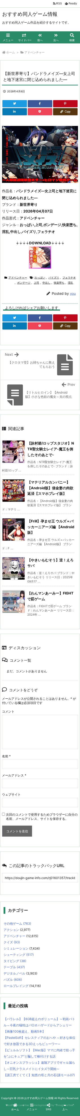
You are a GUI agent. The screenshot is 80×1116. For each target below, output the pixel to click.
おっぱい (39, 277)
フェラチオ (69, 277)
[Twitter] (14, 103)
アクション (11, 930)
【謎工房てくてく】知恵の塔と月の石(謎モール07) (39, 1075)
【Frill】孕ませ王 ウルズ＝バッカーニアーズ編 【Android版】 (50, 527)
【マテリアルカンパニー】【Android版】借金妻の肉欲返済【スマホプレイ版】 (50, 488)
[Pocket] (40, 111)
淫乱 (70, 282)
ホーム (10, 52)
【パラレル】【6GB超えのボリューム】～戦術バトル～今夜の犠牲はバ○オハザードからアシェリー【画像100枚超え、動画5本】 (39, 1025)
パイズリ (53, 277)
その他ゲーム (17, 923)
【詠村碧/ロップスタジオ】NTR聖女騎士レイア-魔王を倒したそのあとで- (50, 449)
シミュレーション (16, 948)
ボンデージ (23, 282)
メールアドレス (14, 775)
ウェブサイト (11, 794)
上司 (36, 282)
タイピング (15, 961)
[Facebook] (40, 103)
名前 (6, 756)
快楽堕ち (59, 282)
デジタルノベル (14, 973)
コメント (8, 711)
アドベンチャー (34, 52)
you (73, 293)
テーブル (14, 967)
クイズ (12, 942)
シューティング (19, 954)
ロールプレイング (16, 986)
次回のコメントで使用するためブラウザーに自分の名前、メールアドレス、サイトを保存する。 (42, 817)
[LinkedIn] (14, 111)
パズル (13, 979)
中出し (46, 282)
